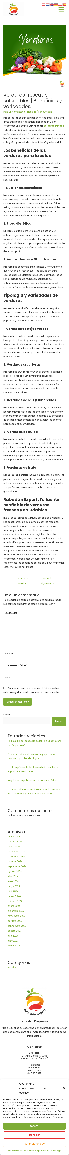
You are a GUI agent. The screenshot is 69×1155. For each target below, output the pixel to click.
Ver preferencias (34, 1143)
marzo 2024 (14, 896)
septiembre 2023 (17, 926)
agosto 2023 (15, 930)
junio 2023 (13, 940)
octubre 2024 (15, 861)
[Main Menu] (61, 9)
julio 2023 (13, 935)
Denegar (34, 1134)
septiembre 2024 (17, 866)
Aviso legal (56, 1150)
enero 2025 (14, 846)
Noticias (31, 111)
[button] (64, 1088)
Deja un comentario (14, 111)
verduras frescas (54, 125)
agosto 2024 (15, 871)
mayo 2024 (14, 886)
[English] (52, 4)
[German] (56, 4)
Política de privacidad (38, 1150)
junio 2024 (13, 881)
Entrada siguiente (47, 579)
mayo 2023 (14, 945)
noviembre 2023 (16, 916)
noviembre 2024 (17, 856)
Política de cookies (17, 1150)
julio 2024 (13, 876)
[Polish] (60, 4)
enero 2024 (14, 906)
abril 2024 (13, 891)
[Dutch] (48, 4)
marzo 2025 (14, 836)
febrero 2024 (15, 901)
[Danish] (44, 4)
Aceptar (34, 1126)
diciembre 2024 (16, 851)
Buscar (7, 714)
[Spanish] (64, 4)
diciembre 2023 (16, 911)
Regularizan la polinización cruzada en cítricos (33, 780)
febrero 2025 (15, 841)
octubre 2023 (15, 921)
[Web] (34, 678)
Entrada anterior (21, 579)
